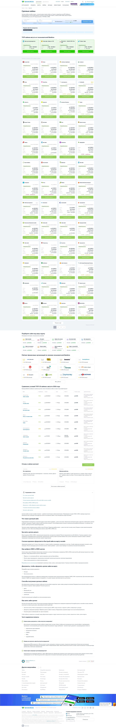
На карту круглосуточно (64, 680)
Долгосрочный (43, 683)
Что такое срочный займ (28, 495)
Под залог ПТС (81, 672)
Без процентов (25, 685)
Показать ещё (58, 322)
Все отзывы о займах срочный (58, 486)
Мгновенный (43, 687)
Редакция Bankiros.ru (30, 660)
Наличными (61, 670)
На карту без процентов (64, 676)
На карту (24, 674)
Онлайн (23, 678)
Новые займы (25, 680)
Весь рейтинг (58, 381)
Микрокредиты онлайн (83, 674)
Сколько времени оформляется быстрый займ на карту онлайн (37, 500)
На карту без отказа (63, 678)
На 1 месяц (42, 676)
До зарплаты (80, 687)
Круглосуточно (81, 676)
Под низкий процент (63, 687)
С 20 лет (42, 674)
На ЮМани (42, 689)
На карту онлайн (25, 676)
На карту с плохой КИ (64, 674)
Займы (23, 670)
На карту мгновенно (63, 672)
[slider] (23, 22)
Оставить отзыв (88, 464)
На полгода (42, 678)
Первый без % (62, 689)
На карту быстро (81, 683)
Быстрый (24, 672)
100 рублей (61, 683)
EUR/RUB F (67, 1)
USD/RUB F (58, 1)
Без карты (80, 678)
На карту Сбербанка (82, 689)
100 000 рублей (62, 685)
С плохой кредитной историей (28, 683)
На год (41, 680)
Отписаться (85, 719)
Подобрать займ (87, 21)
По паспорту (24, 689)
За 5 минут (42, 685)
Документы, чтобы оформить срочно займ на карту (34, 505)
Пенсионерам (43, 672)
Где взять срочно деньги (28, 497)
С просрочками (81, 685)
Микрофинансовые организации (29, 562)
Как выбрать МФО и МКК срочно (30, 502)
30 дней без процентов (45, 670)
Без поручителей (81, 670)
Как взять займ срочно (28, 510)
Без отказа (24, 687)
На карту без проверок (83, 680)
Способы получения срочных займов (31, 507)
